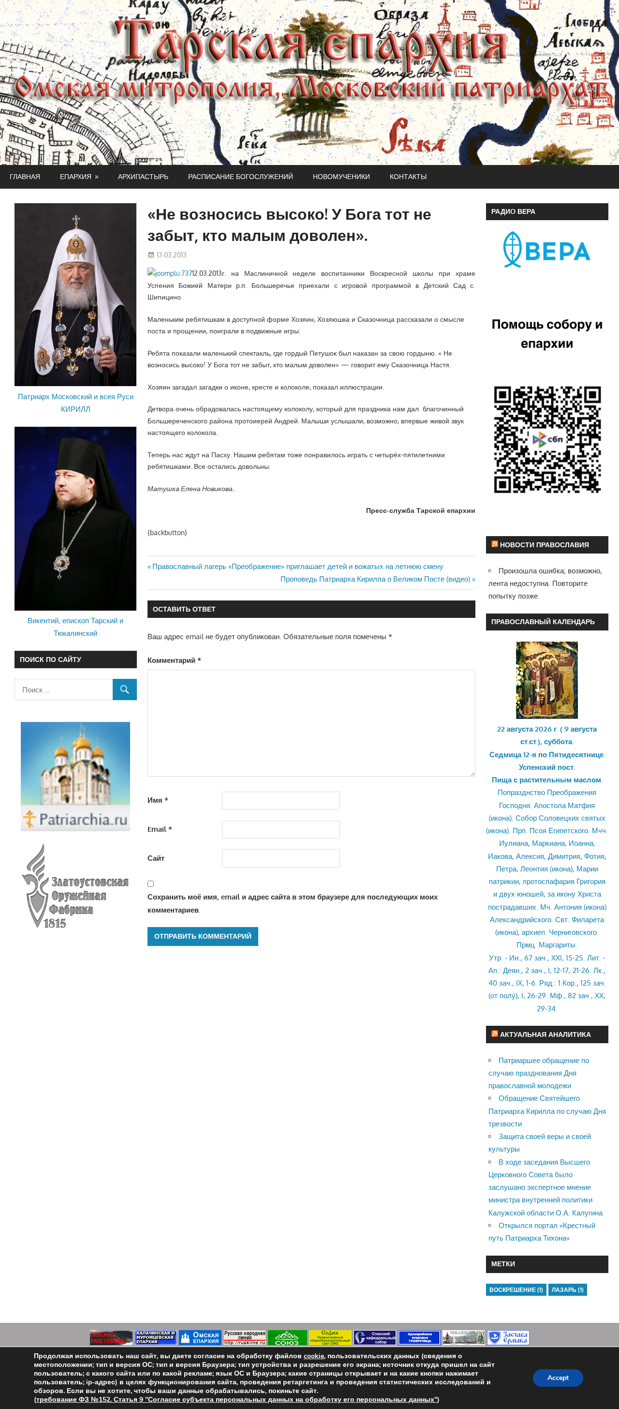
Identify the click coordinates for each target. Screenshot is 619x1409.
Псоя (538, 830)
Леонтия (534, 868)
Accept (558, 1377)
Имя (157, 800)
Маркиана (548, 843)
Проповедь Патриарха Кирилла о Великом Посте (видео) (375, 579)
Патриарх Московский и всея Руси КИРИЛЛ (75, 403)
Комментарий (174, 660)
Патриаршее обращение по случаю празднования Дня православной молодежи (538, 1073)
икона (500, 818)
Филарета (588, 919)
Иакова (500, 856)
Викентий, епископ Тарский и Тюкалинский (75, 627)
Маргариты (557, 944)
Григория (590, 881)
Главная (25, 176)
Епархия (75, 176)
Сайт (155, 858)
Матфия (581, 805)
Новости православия (544, 544)
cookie (314, 1356)
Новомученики (341, 176)
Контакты (408, 176)
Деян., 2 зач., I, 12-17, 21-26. (547, 970)
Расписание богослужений (240, 176)
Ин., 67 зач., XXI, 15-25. (547, 957)
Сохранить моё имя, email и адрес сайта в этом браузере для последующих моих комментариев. (292, 903)
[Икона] (547, 716)
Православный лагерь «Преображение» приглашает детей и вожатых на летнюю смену (297, 566)
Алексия (530, 856)
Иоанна (581, 843)
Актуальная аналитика (545, 1034)
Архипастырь (143, 176)
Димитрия (564, 856)
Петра (506, 868)
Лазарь (568, 1289)
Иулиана (513, 843)
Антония (568, 907)
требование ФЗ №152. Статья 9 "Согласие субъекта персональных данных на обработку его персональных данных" (236, 1399)
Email (159, 829)
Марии (587, 868)
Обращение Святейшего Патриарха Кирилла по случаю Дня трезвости (547, 1111)
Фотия (594, 856)
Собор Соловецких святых (560, 818)
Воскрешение (516, 1289)
